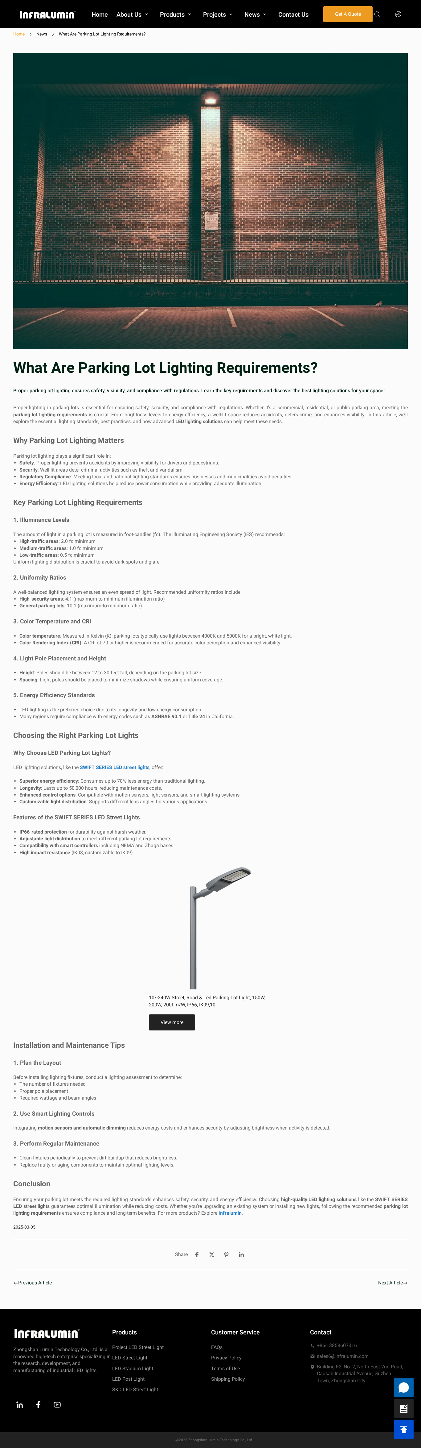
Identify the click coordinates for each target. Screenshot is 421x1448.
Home (19, 33)
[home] (48, 14)
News (41, 33)
